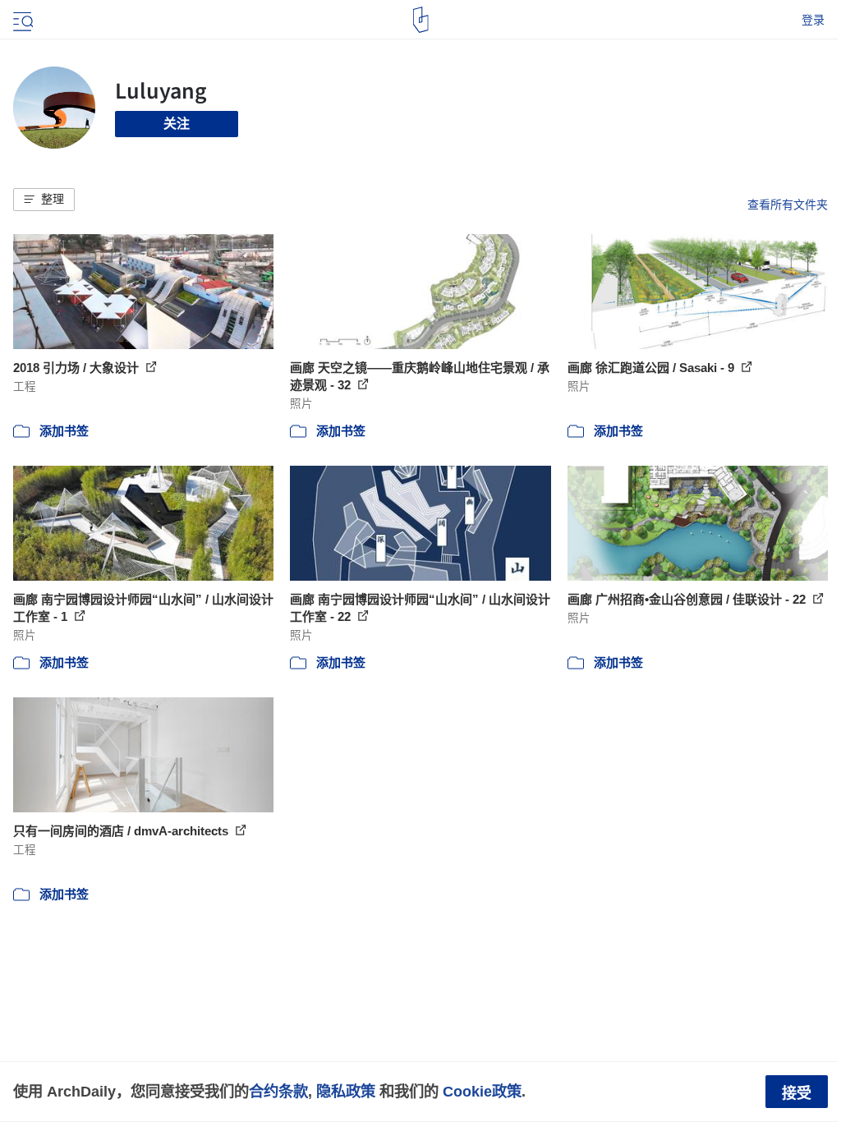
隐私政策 (345, 1091)
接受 (796, 1093)
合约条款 (278, 1091)
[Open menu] (21, 19)
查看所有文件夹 (787, 204)
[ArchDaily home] (421, 20)
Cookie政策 (482, 1091)
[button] (44, 199)
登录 (813, 19)
